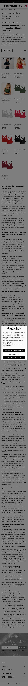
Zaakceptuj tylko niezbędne (14, 350)
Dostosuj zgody (14, 354)
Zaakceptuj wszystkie (14, 357)
